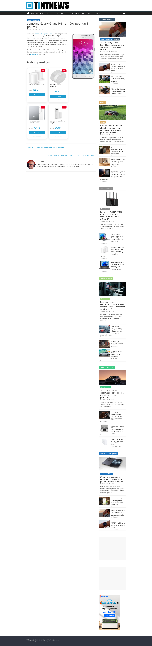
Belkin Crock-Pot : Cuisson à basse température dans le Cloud (72, 155)
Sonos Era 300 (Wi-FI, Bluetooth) (56, 85)
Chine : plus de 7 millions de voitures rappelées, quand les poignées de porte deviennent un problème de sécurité (111, 331)
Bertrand (43, 30)
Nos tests (34, 13)
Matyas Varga (114, 51)
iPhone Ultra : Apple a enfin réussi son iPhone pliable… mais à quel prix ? (112, 479)
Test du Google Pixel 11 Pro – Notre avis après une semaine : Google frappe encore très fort (112, 46)
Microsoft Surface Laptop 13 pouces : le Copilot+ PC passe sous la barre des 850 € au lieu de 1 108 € (118, 238)
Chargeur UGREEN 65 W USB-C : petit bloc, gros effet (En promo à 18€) (117, 442)
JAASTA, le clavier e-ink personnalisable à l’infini (45, 147)
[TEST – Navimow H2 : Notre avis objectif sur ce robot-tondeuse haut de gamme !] (104, 75)
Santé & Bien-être (105, 387)
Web (83, 13)
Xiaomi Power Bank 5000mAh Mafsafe (34, 122)
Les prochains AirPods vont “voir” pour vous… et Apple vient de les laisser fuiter (117, 501)
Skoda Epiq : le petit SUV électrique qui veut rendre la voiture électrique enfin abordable (117, 354)
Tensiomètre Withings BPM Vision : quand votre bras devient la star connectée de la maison (117, 429)
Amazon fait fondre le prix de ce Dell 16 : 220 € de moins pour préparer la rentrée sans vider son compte (118, 266)
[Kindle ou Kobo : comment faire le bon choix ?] (104, 340)
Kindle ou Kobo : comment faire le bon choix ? (117, 343)
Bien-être (70, 13)
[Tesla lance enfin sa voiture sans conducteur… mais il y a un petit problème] (112, 371)
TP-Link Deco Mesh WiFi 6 (36, 85)
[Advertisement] (112, 548)
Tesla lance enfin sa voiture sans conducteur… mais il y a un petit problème (112, 394)
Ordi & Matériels (105, 209)
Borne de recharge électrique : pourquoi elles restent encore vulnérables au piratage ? (112, 305)
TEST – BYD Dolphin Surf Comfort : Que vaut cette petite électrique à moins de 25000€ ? (118, 90)
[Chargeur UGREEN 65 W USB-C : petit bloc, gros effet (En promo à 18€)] (104, 438)
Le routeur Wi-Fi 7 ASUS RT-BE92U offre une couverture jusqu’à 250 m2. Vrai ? (111, 215)
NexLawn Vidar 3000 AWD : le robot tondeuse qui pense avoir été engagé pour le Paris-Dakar (112, 129)
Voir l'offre (36, 94)
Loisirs (49, 13)
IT (53, 13)
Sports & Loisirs (105, 299)
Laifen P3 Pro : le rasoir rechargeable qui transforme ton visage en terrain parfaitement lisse (117, 416)
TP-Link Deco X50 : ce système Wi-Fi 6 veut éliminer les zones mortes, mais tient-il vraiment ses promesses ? (112, 252)
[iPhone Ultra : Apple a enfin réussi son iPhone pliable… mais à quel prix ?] (112, 457)
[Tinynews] (28, 13)
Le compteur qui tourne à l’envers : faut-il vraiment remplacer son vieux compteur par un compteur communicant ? (112, 175)
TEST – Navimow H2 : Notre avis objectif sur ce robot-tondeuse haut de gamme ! (118, 79)
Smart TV (56, 30)
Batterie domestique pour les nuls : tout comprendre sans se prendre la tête (117, 150)
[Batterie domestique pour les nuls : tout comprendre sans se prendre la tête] (104, 147)
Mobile (42, 13)
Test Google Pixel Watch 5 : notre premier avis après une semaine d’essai (118, 67)
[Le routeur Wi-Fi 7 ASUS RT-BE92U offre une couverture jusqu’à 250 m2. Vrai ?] (112, 193)
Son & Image (60, 13)
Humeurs (90, 13)
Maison (77, 13)
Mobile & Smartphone (33, 20)
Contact (98, 13)
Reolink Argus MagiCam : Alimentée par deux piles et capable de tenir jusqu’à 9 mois (118, 162)
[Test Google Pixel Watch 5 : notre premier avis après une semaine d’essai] (104, 64)
